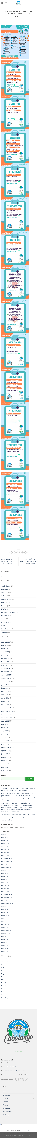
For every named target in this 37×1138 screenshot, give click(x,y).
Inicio (4, 1092)
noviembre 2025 (7, 671)
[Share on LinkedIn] (26, 552)
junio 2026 (5, 648)
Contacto (6, 1115)
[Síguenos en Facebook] (15, 1079)
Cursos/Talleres (6, 599)
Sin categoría (20, 9)
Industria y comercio (8, 612)
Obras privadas (6, 622)
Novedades (5, 615)
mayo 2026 (5, 652)
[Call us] (26, 1079)
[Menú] (2, 3)
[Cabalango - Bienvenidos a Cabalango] (18, 3)
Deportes (4, 602)
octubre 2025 (6, 675)
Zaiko (28, 1130)
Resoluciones (7, 1111)
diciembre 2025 (6, 668)
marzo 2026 (5, 658)
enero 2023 (5, 744)
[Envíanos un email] (22, 1079)
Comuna (4, 592)
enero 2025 (5, 704)
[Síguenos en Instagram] (19, 1079)
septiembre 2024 (7, 718)
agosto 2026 (5, 642)
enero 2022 (5, 764)
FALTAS (3, 609)
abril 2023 (4, 737)
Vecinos (5, 1105)
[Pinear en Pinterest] (23, 552)
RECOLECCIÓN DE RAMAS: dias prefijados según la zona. (28, 561)
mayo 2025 (5, 691)
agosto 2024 (5, 721)
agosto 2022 (5, 751)
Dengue (3, 576)
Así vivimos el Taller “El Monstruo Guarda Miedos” (18, 815)
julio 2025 (4, 685)
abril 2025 (4, 695)
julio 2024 (4, 724)
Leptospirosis (8, 576)
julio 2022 (4, 754)
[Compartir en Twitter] (16, 552)
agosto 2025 (5, 681)
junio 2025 (5, 688)
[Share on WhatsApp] (10, 552)
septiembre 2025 (7, 678)
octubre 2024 (6, 714)
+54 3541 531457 (11, 1067)
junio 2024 (5, 728)
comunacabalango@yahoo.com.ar (15, 1071)
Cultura (4, 596)
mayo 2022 (5, 760)
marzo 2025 (5, 698)
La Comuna (6, 1108)
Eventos (4, 606)
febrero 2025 (5, 701)
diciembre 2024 (6, 708)
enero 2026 (5, 665)
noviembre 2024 (7, 711)
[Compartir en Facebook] (13, 552)
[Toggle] (33, 1095)
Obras (3, 619)
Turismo (4, 632)
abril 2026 (4, 655)
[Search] (6, 3)
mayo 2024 (5, 731)
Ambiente (4, 589)
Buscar (3, 775)
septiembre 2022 (7, 747)
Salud (13, 9)
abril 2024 (4, 734)
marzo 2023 (5, 741)
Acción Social (5, 586)
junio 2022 (5, 757)
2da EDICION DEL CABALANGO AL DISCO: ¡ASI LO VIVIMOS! (9, 561)
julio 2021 (4, 767)
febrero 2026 (5, 662)
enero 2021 (5, 770)
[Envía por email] (20, 552)
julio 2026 (4, 645)
